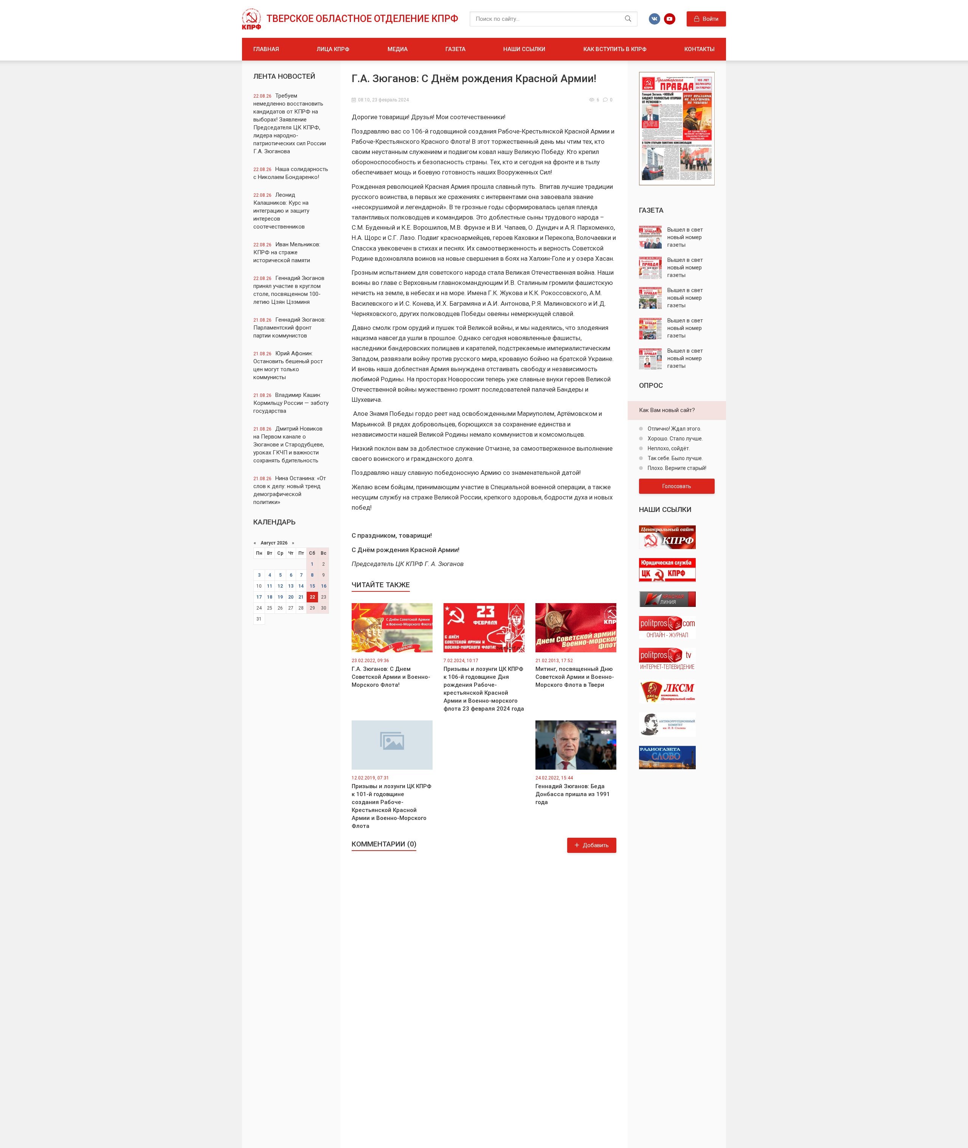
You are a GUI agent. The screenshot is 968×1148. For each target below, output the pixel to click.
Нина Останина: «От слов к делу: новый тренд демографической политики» (289, 490)
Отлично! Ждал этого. (674, 429)
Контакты (699, 49)
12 (280, 586)
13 (290, 586)
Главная (266, 49)
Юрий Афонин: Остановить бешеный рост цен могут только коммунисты (288, 365)
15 (312, 586)
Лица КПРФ (333, 49)
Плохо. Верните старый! (676, 468)
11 (269, 586)
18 (269, 597)
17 (259, 597)
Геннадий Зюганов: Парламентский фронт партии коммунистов (289, 327)
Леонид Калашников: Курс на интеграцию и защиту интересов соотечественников (281, 210)
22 (312, 597)
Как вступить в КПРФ (615, 49)
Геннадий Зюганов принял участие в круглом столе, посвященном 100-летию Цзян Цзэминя (288, 290)
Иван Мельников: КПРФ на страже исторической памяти (286, 252)
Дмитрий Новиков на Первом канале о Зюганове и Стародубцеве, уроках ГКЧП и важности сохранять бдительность (288, 444)
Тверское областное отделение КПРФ (362, 18)
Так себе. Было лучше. (675, 458)
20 (290, 597)
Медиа (398, 49)
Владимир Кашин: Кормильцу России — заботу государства (291, 403)
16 (323, 586)
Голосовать (676, 486)
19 (280, 597)
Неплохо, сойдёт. (668, 448)
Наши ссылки (524, 49)
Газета (455, 49)
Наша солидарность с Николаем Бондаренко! (290, 173)
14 (301, 586)
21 (301, 597)
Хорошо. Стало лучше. (675, 439)
